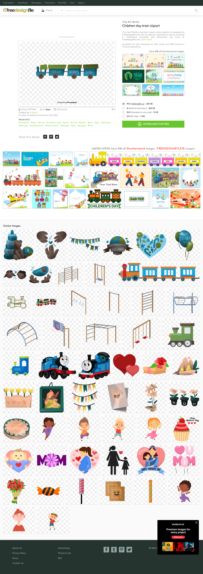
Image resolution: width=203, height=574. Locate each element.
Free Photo (23, 3)
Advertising (64, 548)
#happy (82, 126)
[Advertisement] (67, 27)
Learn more (146, 40)
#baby (82, 122)
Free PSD (62, 3)
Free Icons (49, 3)
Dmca (15, 558)
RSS (60, 558)
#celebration (37, 126)
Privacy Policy (19, 553)
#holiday (106, 122)
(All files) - (136, 116)
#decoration (52, 126)
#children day (53, 122)
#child (73, 122)
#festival (23, 126)
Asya (48, 109)
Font (72, 3)
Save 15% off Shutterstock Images (166, 51)
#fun (73, 126)
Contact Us (17, 563)
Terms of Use (64, 553)
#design (65, 126)
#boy (90, 122)
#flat (90, 126)
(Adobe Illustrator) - (141, 108)
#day (33, 122)
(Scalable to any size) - (142, 112)
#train (41, 122)
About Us (17, 548)
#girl (97, 122)
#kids (66, 122)
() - (140, 104)
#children (24, 122)
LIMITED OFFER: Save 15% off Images (123, 149)
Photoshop (36, 3)
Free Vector (8, 3)
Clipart (81, 3)
